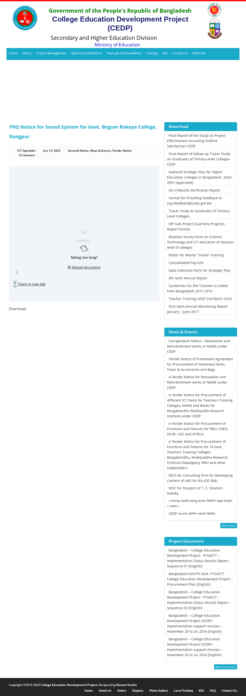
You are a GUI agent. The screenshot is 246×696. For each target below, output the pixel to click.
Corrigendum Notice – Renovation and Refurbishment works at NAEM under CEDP (198, 346)
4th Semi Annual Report (188, 278)
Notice (121, 690)
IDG (164, 53)
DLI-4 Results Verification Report (194, 190)
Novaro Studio (126, 685)
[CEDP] (23, 18)
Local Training (183, 690)
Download (17, 308)
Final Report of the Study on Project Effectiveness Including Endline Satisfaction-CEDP (196, 140)
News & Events (100, 151)
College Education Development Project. (69, 685)
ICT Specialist (26, 151)
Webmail (199, 53)
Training (151, 53)
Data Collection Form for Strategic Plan (200, 270)
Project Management (51, 53)
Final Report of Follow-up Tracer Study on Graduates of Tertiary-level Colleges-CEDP (199, 159)
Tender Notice (122, 151)
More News (229, 525)
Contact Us (180, 53)
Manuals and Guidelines (124, 53)
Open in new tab (31, 284)
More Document (225, 667)
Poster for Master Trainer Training (196, 255)
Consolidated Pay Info (186, 262)
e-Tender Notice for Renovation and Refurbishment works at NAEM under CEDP (197, 382)
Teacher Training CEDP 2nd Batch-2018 (200, 298)
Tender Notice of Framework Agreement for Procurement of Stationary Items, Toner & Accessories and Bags (200, 364)
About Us (105, 690)
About (27, 53)
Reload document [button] (85, 267)
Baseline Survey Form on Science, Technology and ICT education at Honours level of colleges (200, 242)
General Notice (78, 151)
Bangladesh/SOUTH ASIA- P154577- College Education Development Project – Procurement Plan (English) (200, 579)
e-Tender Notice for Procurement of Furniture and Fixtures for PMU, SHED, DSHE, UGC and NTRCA (197, 428)
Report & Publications (86, 53)
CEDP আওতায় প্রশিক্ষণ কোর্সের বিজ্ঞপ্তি (192, 513)
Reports (137, 690)
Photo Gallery (158, 690)
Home (13, 53)
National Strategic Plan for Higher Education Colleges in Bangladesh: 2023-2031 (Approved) (199, 177)
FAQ (213, 690)
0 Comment (27, 155)
